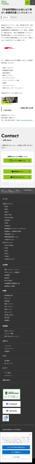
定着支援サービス (9, 234)
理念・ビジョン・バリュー (12, 269)
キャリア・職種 (8, 333)
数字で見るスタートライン (12, 336)
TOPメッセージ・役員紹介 (12, 272)
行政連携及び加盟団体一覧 (12, 283)
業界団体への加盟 (9, 286)
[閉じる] (30, 435)
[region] (16, 447)
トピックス (7, 345)
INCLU (6, 212)
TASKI (6, 223)
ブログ (4, 356)
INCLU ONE (8, 214)
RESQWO (7, 220)
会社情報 (5, 264)
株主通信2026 (8, 295)
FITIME (6, 256)
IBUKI (6, 209)
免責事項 (7, 320)
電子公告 (7, 317)
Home (2, 190)
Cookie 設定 (16, 457)
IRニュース (7, 298)
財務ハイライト (8, 304)
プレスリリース (8, 348)
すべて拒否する (16, 452)
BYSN (6, 206)
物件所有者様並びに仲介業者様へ (12, 429)
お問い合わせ (6, 380)
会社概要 (7, 275)
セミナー (5, 368)
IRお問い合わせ (8, 315)
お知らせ (5, 17)
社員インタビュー (9, 331)
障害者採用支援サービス (11, 237)
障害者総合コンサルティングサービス (15, 228)
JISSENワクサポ (9, 239)
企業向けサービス (8, 203)
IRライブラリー (8, 306)
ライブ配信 (7, 372)
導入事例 (7, 360)
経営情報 (7, 301)
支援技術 (7, 351)
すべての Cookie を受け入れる (16, 447)
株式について (8, 309)
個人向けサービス (8, 242)
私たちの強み (8, 280)
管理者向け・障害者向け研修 (12, 231)
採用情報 (5, 326)
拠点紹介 (7, 278)
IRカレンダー (8, 312)
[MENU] (32, 2)
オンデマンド (8, 375)
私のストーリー (8, 363)
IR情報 (4, 290)
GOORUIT (7, 226)
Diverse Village (8, 217)
